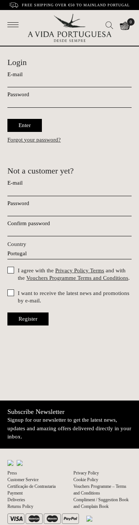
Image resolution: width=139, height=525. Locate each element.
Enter (25, 125)
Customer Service (23, 479)
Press (12, 473)
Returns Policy (20, 506)
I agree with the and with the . (74, 274)
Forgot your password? (34, 140)
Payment (15, 493)
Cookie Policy (85, 479)
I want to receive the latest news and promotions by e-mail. (73, 297)
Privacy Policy (86, 473)
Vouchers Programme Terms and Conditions (77, 278)
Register (28, 319)
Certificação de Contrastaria (31, 486)
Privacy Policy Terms (79, 270)
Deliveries (16, 499)
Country (16, 244)
